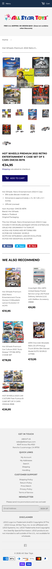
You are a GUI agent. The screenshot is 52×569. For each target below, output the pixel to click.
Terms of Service (26, 492)
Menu (8, 3)
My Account (26, 457)
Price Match (26, 486)
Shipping (6, 169)
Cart (48, 3)
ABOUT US (26, 439)
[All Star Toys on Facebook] (25, 546)
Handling (26, 470)
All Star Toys (27, 553)
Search (26, 464)
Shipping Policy (26, 479)
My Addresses (26, 460)
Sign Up (44, 508)
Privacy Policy (26, 489)
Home (5, 40)
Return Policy (26, 483)
